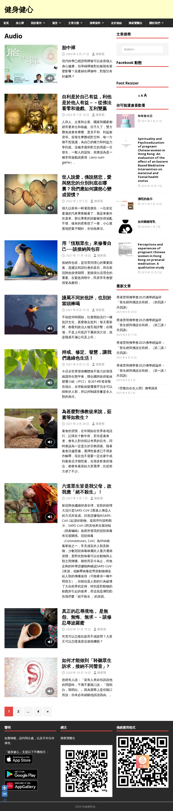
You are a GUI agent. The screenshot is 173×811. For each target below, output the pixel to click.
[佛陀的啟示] (125, 203)
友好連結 (116, 23)
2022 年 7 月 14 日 (77, 115)
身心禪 (20, 23)
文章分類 (73, 23)
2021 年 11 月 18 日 (78, 255)
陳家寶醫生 (135, 23)
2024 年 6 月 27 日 (77, 54)
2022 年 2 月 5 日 (77, 201)
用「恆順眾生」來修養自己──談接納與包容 (87, 246)
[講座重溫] (31, 64)
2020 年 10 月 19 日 (78, 673)
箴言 (55, 23)
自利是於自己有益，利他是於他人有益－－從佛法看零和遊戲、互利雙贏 (87, 102)
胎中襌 (68, 47)
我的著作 (36, 23)
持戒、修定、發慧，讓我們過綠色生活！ (87, 355)
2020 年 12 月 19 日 (78, 629)
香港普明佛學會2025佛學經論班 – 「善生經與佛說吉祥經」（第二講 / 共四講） (141, 347)
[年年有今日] (125, 121)
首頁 (6, 23)
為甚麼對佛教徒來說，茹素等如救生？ (87, 414)
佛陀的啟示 (145, 199)
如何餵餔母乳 (146, 222)
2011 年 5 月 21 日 (151, 121)
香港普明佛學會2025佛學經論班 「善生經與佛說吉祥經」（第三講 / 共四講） (141, 325)
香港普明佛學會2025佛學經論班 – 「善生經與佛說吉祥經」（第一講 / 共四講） (141, 370)
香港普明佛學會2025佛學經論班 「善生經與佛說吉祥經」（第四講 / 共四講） (141, 302)
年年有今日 (145, 116)
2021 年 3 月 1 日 (77, 498)
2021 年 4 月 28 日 (77, 424)
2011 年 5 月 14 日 (151, 204)
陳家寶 (100, 54)
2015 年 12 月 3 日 (151, 272)
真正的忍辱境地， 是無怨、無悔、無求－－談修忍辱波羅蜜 (87, 617)
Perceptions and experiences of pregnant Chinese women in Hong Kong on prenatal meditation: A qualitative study (151, 255)
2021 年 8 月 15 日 (77, 310)
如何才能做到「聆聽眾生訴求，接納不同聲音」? (87, 663)
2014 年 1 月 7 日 (150, 226)
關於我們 (154, 23)
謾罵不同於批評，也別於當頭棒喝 (87, 300)
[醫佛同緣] (31, 114)
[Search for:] (142, 49)
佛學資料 (95, 23)
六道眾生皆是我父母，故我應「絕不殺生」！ (87, 489)
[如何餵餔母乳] (125, 226)
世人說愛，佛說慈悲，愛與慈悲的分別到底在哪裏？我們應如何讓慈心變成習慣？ (87, 186)
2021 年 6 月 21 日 (77, 364)
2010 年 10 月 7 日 (151, 185)
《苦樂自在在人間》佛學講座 (136, 388)
